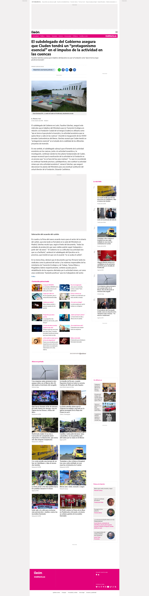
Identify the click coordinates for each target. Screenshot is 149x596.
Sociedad (54, 36)
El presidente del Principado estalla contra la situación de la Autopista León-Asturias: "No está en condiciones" (106, 312)
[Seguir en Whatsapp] (113, 587)
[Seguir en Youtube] (108, 587)
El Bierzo (75, 36)
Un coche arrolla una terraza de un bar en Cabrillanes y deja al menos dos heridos (44, 463)
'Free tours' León (81, 1)
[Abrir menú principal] (116, 32)
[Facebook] (63, 69)
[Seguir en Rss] (115, 587)
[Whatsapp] (59, 69)
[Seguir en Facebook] (101, 587)
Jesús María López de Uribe (67, 387)
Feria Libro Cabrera (74, 1)
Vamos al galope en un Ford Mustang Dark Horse (98, 407)
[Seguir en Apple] (98, 574)
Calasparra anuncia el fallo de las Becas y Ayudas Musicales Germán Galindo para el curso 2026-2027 (98, 388)
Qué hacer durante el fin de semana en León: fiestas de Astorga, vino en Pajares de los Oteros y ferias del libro (44, 409)
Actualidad (36, 36)
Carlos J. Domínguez (65, 414)
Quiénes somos (56, 592)
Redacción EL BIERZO (37, 441)
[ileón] (43, 573)
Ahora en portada (37, 361)
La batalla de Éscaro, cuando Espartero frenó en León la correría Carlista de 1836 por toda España (72, 383)
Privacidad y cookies (72, 592)
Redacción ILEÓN (36, 414)
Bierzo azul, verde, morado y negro (72, 487)
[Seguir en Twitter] (99, 587)
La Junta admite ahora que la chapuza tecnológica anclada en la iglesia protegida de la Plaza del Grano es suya (72, 409)
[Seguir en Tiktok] (111, 587)
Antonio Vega (35, 387)
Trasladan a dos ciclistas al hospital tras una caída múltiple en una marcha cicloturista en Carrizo (72, 463)
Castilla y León (83, 36)
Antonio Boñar (98, 512)
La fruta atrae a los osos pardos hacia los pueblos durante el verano (45, 488)
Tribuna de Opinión (99, 484)
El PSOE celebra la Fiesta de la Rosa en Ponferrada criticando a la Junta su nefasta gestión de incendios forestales (72, 513)
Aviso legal (81, 592)
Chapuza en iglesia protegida (91, 1)
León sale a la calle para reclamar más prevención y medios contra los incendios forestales (44, 512)
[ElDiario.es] (111, 36)
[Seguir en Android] (96, 574)
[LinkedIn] (74, 69)
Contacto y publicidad (91, 592)
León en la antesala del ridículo (106, 220)
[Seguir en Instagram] (105, 587)
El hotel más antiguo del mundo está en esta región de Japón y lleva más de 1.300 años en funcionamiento (99, 397)
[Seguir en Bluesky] (96, 587)
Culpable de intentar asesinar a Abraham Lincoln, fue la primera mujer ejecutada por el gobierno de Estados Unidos (98, 417)
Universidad (67, 36)
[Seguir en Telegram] (103, 587)
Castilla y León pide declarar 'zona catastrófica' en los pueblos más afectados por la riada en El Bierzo (72, 436)
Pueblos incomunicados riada (111, 1)
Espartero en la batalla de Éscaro (63, 1)
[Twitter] (70, 69)
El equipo (64, 592)
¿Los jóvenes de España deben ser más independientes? (104, 520)
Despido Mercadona (101, 1)
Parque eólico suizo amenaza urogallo (49, 1)
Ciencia (61, 36)
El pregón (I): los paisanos (98, 510)
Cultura (48, 36)
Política (42, 36)
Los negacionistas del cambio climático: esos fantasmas (99, 533)
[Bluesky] (66, 69)
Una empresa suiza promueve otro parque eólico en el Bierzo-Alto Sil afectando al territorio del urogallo (44, 383)
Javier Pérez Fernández (97, 538)
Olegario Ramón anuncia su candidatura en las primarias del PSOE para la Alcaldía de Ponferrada (106, 264)
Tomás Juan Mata (101, 222)
